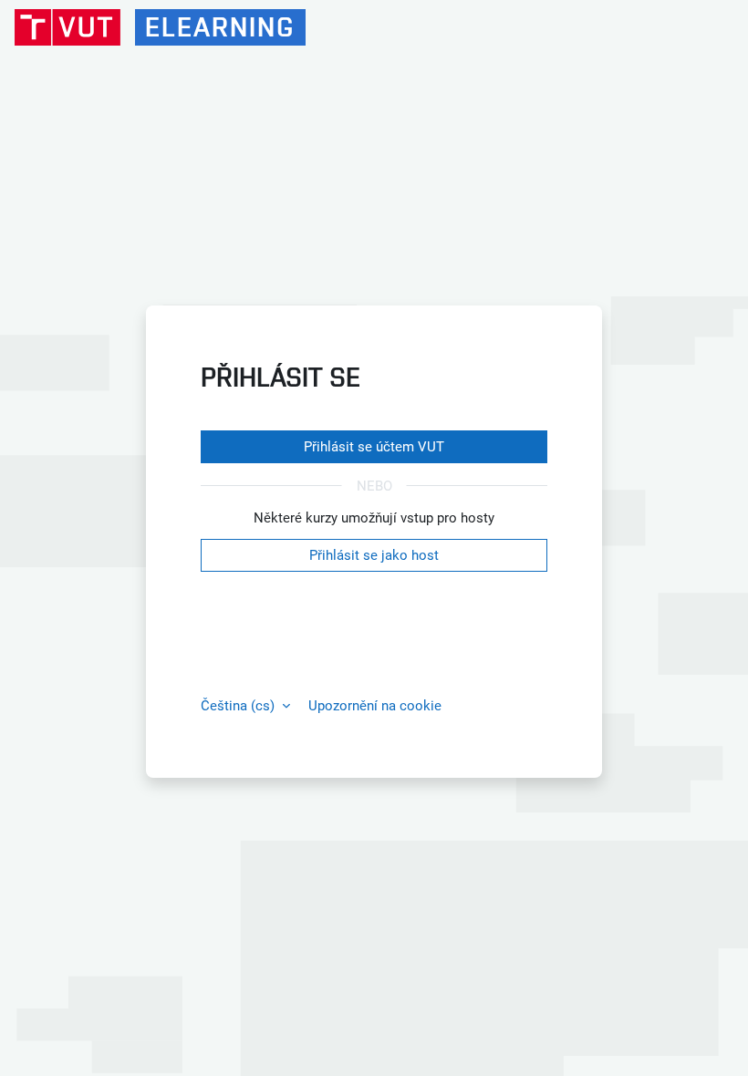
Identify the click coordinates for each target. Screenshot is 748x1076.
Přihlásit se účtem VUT (374, 447)
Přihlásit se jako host (374, 555)
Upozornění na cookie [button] (375, 706)
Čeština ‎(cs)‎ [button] (239, 706)
